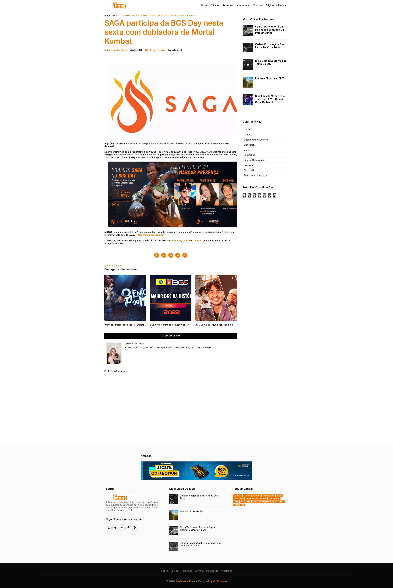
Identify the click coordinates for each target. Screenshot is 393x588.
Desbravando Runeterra (256, 139)
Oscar (281, 501)
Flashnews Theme (186, 581)
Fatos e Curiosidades (255, 160)
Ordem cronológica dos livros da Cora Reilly (269, 46)
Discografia (250, 144)
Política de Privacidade (219, 570)
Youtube (196, 240)
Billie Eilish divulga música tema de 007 (271, 62)
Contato (199, 570)
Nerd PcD (249, 170)
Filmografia (249, 165)
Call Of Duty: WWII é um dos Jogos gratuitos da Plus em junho (269, 29)
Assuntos (242, 5)
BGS (147, 50)
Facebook (175, 240)
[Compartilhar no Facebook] (156, 255)
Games (153, 50)
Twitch (186, 240)
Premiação (239, 505)
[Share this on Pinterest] (170, 255)
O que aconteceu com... (256, 175)
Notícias (257, 5)
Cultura (247, 134)
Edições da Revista (276, 5)
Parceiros (186, 570)
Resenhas (228, 5)
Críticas (215, 5)
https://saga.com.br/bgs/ (150, 235)
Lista (236, 501)
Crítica (247, 495)
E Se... (247, 149)
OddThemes (220, 581)
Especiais (238, 498)
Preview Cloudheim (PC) (269, 78)
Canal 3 (248, 129)
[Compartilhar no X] (163, 255)
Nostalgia (245, 501)
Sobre (164, 570)
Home (204, 5)
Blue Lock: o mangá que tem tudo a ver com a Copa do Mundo (270, 99)
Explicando (249, 155)
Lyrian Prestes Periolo (117, 50)
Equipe (174, 570)
